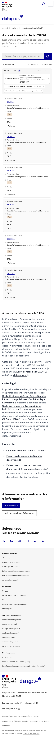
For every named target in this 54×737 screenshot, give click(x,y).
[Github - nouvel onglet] (35, 541)
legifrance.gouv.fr (10, 703)
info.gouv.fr (30, 703)
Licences (5, 716)
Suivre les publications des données (16, 571)
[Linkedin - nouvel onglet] (4, 541)
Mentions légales (21, 721)
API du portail (7, 657)
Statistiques (6, 608)
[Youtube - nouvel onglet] (27, 541)
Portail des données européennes (15, 575)
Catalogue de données (11, 566)
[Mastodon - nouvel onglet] (11, 541)
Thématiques (7, 558)
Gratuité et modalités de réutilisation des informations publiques (24, 397)
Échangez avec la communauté (14, 604)
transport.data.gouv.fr (11, 628)
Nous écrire (6, 600)
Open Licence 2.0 (30, 733)
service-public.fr (9, 708)
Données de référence (11, 562)
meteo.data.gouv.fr (10, 624)
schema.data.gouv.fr (10, 580)
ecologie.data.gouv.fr (10, 633)
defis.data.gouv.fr (9, 637)
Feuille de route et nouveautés (14, 595)
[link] (11, 505)
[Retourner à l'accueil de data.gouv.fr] (12, 18)
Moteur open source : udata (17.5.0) (16, 661)
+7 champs (11, 126)
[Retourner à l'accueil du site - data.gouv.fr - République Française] (30, 681)
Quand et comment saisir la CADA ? (25, 450)
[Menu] (50, 4)
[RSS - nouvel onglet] (42, 541)
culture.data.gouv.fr (10, 642)
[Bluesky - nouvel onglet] (19, 541)
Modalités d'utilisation (19, 716)
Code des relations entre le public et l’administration (21, 407)
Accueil (5, 28)
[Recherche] (43, 4)
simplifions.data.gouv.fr (11, 619)
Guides (5, 591)
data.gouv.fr (20, 375)
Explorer (14, 28)
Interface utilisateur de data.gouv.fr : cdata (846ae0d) (23, 666)
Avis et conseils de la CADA (29, 371)
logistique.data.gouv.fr (11, 646)
